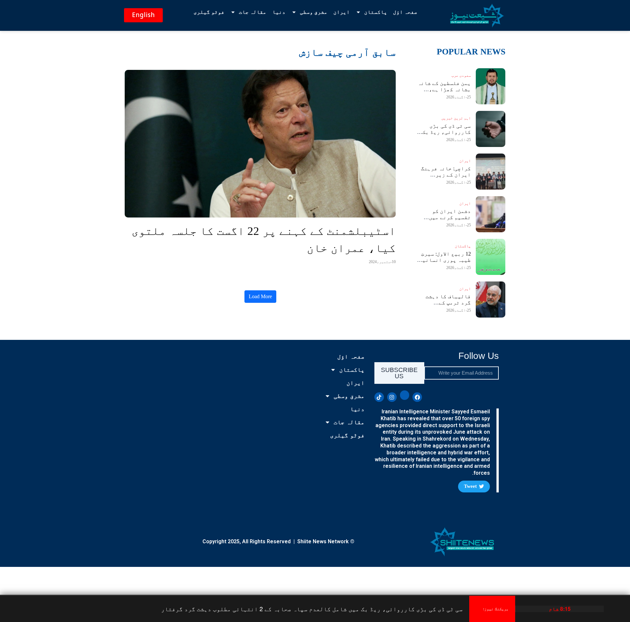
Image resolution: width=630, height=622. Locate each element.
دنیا (278, 12)
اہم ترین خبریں (456, 118)
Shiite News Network (323, 541)
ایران (341, 12)
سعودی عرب (461, 75)
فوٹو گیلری (209, 12)
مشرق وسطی (313, 12)
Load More (260, 296)
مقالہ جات (252, 12)
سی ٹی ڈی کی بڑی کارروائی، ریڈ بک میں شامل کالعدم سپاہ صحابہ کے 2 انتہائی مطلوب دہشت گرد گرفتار (312, 608)
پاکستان (375, 12)
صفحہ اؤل (405, 12)
